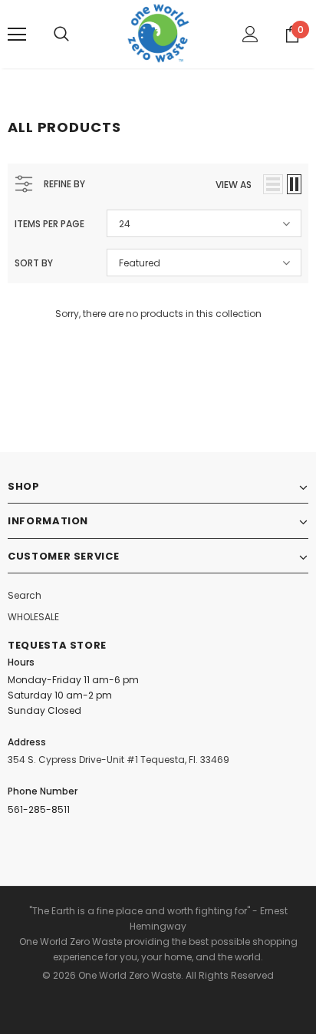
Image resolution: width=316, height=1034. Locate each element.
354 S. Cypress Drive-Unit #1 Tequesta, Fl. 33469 (118, 759)
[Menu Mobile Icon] (17, 34)
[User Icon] (250, 34)
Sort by (34, 262)
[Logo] (158, 33)
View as (234, 184)
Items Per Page (49, 223)
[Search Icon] (61, 34)
